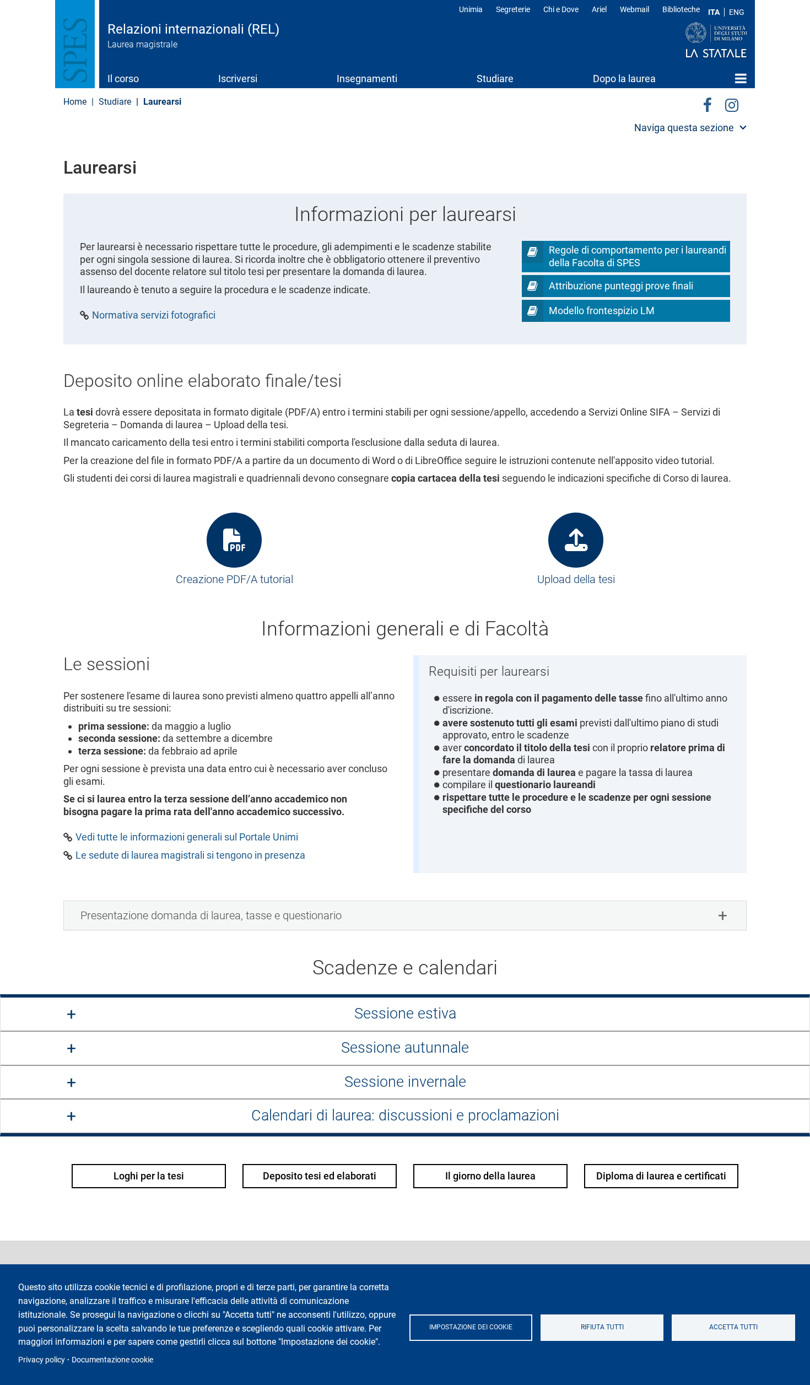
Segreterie (513, 9)
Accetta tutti (733, 1327)
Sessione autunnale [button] (405, 1048)
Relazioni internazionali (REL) (193, 29)
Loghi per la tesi (149, 1176)
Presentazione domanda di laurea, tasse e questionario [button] (211, 915)
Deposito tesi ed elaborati (319, 1176)
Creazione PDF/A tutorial (234, 579)
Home (741, 78)
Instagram (732, 103)
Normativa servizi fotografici (153, 315)
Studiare (495, 78)
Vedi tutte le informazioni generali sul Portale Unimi (186, 837)
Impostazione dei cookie (470, 1327)
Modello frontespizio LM (602, 310)
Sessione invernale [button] (405, 1082)
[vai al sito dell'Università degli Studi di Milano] (695, 41)
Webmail (634, 9)
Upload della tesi (576, 579)
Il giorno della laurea (490, 1176)
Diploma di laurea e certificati (661, 1176)
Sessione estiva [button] (405, 1013)
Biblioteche (681, 9)
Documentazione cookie (112, 1359)
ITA (714, 12)
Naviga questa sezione (684, 127)
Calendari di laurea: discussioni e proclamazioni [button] (405, 1115)
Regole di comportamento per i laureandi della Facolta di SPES (637, 256)
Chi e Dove (561, 9)
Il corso (123, 78)
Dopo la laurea (624, 78)
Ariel (599, 9)
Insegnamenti (367, 78)
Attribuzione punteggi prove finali (621, 286)
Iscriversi (237, 78)
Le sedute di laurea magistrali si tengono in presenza (190, 855)
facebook (707, 103)
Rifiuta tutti (602, 1327)
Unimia (471, 9)
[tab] (405, 915)
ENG (736, 12)
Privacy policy (41, 1359)
